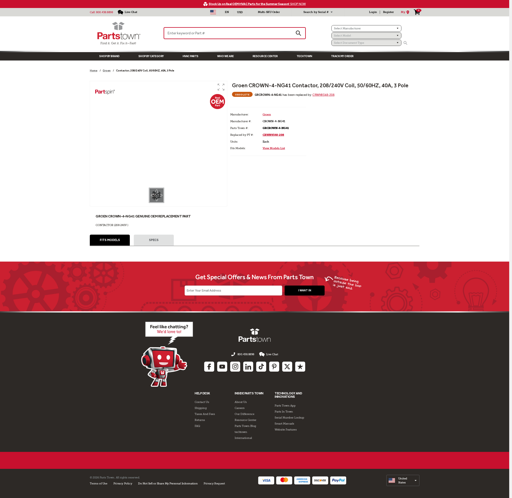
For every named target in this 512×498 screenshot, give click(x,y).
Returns (200, 420)
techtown (241, 432)
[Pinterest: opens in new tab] (274, 367)
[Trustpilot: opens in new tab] (300, 367)
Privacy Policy (122, 483)
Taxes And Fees (205, 414)
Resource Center (265, 56)
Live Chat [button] (272, 354)
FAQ (197, 426)
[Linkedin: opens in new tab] (248, 367)
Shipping (201, 408)
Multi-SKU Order (269, 12)
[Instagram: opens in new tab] (235, 367)
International (243, 437)
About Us (241, 402)
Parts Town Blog (245, 426)
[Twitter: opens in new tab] (287, 367)
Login (373, 12)
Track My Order (342, 56)
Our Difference (244, 414)
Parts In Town (284, 411)
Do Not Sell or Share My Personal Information (168, 483)
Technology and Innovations (288, 395)
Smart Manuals (284, 423)
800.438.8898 (104, 12)
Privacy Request (214, 483)
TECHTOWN (304, 56)
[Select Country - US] (213, 12)
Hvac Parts (190, 56)
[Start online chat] (167, 354)
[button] (221, 87)
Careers (240, 408)
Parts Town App (285, 405)
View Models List (274, 148)
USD (240, 12)
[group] (158, 134)
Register (388, 12)
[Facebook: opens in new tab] (209, 367)
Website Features (286, 429)
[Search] (405, 43)
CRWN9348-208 (323, 95)
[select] (402, 480)
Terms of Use (98, 483)
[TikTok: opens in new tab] (261, 367)
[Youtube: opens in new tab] (222, 367)
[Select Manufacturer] (366, 28)
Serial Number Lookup (289, 417)
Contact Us (202, 402)
